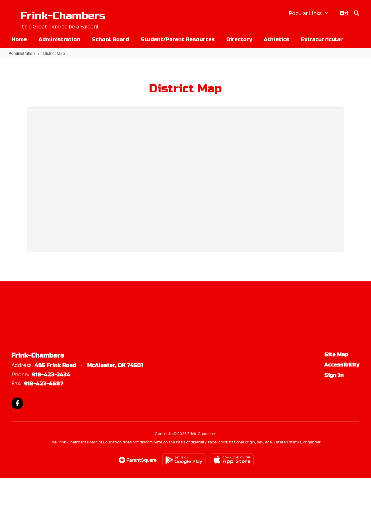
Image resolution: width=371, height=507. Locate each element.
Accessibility (341, 365)
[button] (308, 13)
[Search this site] (356, 13)
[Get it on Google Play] (184, 459)
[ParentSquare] (138, 460)
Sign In (334, 375)
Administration (22, 53)
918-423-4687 (43, 383)
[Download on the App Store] (232, 459)
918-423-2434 (51, 374)
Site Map (336, 354)
